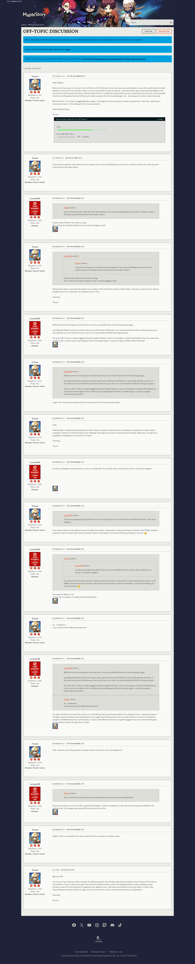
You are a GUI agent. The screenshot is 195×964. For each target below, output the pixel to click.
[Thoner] (34, 84)
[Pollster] (38, 91)
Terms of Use (115, 951)
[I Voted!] (35, 91)
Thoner (35, 76)
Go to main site (13, 1)
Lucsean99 (35, 198)
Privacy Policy (98, 951)
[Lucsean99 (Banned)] (34, 208)
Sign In (148, 31)
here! (68, 49)
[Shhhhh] (31, 91)
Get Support (81, 951)
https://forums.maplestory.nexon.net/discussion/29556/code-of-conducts (114, 58)
